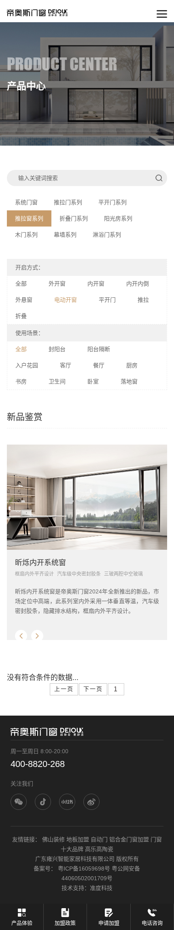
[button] (21, 636)
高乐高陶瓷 (99, 849)
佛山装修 (53, 839)
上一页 (64, 689)
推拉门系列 (68, 202)
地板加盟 (77, 839)
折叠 (21, 316)
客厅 (65, 365)
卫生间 (57, 381)
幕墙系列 (65, 234)
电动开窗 (65, 300)
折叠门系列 (73, 218)
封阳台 (57, 349)
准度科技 (101, 888)
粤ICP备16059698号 (84, 868)
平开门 (107, 300)
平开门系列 (112, 202)
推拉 (143, 300)
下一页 (93, 689)
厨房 (132, 365)
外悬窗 (23, 300)
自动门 (99, 839)
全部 (21, 283)
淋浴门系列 (107, 234)
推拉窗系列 (29, 218)
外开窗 (57, 283)
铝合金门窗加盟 (129, 839)
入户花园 (26, 365)
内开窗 (95, 283)
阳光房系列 (118, 218)
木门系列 (26, 234)
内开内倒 (137, 283)
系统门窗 (26, 202)
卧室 (93, 381)
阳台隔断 (98, 349)
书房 (21, 381)
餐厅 (98, 365)
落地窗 (129, 381)
